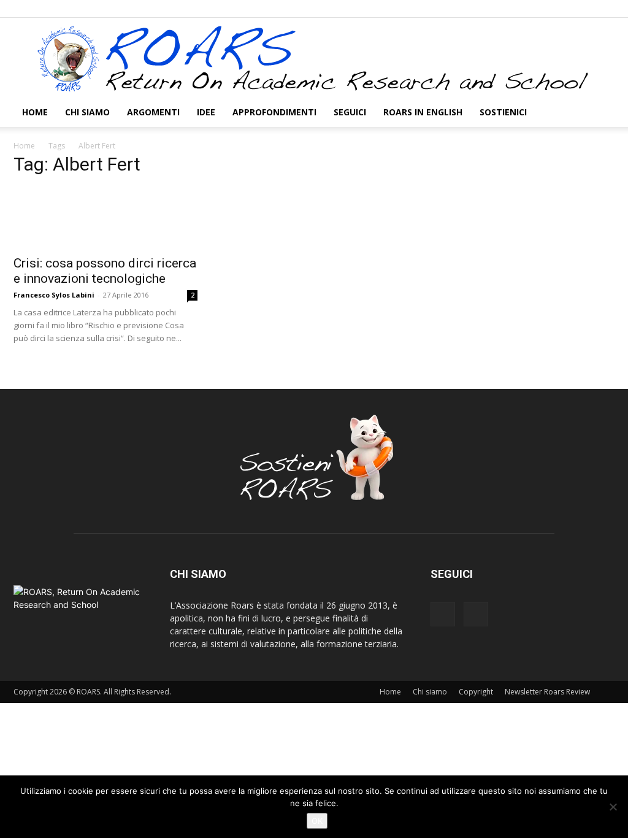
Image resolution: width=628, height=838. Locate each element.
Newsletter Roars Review (547, 691)
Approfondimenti (274, 112)
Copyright (476, 691)
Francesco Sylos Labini (53, 294)
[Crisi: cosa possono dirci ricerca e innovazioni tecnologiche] (105, 218)
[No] (613, 807)
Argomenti (153, 112)
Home (35, 112)
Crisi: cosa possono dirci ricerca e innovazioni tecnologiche (104, 271)
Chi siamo (87, 112)
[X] (605, 8)
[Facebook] (585, 8)
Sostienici (503, 112)
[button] (600, 113)
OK (317, 821)
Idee (206, 112)
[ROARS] (314, 58)
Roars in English (422, 112)
